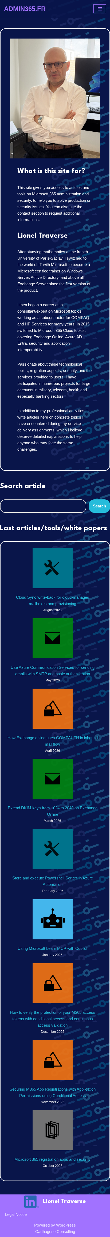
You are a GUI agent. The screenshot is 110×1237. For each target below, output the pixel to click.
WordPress (66, 1225)
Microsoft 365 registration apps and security (52, 1159)
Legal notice (16, 1214)
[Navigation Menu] (99, 8)
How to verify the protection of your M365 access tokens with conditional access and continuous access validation (52, 1018)
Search (99, 506)
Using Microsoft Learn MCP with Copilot (52, 948)
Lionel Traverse (64, 1201)
